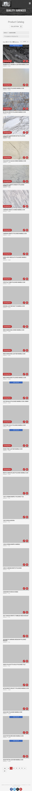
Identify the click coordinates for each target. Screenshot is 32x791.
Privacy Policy (17, 784)
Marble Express (13, 4)
